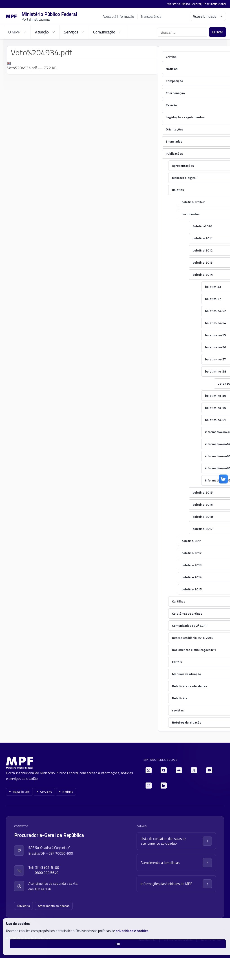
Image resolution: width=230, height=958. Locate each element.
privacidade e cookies (132, 930)
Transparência (150, 16)
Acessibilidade (205, 16)
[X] (194, 770)
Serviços (46, 791)
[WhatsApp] (149, 770)
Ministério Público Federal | (185, 4)
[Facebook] (164, 770)
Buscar (217, 32)
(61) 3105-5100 (47, 867)
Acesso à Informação (118, 16)
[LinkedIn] (164, 785)
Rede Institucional (214, 4)
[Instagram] (149, 785)
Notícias (67, 791)
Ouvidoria (23, 906)
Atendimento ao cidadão (54, 906)
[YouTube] (209, 770)
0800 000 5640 (46, 872)
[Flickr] (179, 770)
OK (117, 944)
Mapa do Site (21, 791)
